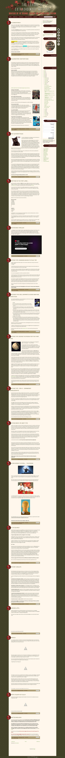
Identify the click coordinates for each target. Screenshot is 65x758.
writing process (19, 54)
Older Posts (38, 741)
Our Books (41, 16)
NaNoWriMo (14, 185)
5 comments (26, 522)
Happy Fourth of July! (18, 694)
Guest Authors (28, 16)
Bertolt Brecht (13, 376)
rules (14, 290)
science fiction (17, 523)
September (46, 81)
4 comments (25, 459)
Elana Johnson (16, 289)
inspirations (15, 129)
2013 (44, 74)
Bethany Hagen (46, 150)
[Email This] (36, 128)
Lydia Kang (45, 152)
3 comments (25, 713)
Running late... (15, 608)
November (46, 79)
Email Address (52, 124)
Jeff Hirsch (15, 384)
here (12, 729)
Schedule (21, 16)
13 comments (27, 384)
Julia (15, 222)
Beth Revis (45, 160)
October (46, 80)
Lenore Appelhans (46, 148)
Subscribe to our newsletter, (47, 139)
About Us (15, 16)
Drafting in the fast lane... (19, 181)
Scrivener (32, 185)
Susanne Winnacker (46, 161)
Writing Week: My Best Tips (19, 423)
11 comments (26, 289)
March (45, 112)
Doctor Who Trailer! (17, 227)
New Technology (15, 717)
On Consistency (15, 22)
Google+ (13, 637)
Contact (35, 16)
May (45, 110)
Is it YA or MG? (15, 527)
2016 (44, 70)
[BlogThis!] (37, 128)
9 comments (27, 128)
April (45, 111)
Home (10, 16)
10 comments (25, 690)
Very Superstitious (16, 134)
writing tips (15, 223)
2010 (44, 116)
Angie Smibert (16, 128)
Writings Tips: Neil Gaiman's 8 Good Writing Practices (49, 93)
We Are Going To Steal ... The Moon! (21, 463)
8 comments (24, 222)
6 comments (24, 633)
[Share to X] (38, 128)
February (46, 113)
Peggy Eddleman (46, 149)
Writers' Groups (15, 567)
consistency (15, 54)
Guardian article (24, 328)
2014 (44, 73)
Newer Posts (13, 741)
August (45, 82)
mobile (53, 136)
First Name (52, 127)
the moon (20, 523)
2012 (44, 75)
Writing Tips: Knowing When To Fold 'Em (23, 260)
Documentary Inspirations (19, 59)
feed (14, 523)
